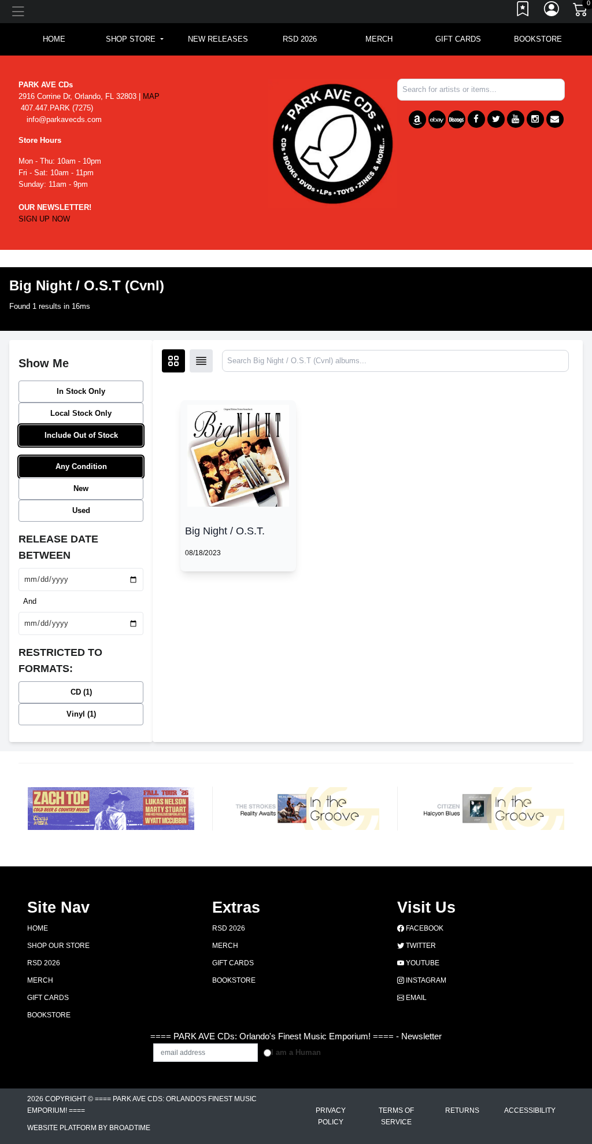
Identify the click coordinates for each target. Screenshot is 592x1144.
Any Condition (81, 466)
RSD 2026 (300, 39)
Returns (462, 1110)
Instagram (425, 980)
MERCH (379, 39)
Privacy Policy (331, 1116)
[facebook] (476, 119)
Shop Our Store (58, 946)
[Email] (555, 119)
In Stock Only (81, 391)
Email (415, 998)
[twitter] (496, 119)
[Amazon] (417, 119)
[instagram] (535, 119)
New (80, 488)
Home (37, 928)
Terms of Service (396, 1116)
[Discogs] (457, 119)
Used (81, 510)
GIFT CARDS (458, 39)
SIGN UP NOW (44, 219)
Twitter (420, 946)
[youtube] (516, 119)
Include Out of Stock (81, 435)
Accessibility (530, 1110)
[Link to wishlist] (523, 11)
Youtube (421, 963)
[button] (134, 39)
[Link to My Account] (552, 11)
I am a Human (296, 1052)
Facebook (423, 928)
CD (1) (81, 692)
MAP (151, 96)
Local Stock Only (81, 413)
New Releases (218, 39)
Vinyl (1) (81, 714)
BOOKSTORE (538, 39)
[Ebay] (437, 119)
